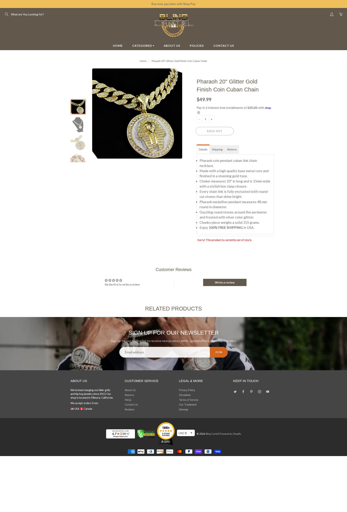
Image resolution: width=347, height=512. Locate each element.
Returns (232, 149)
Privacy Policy (187, 390)
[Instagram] (259, 391)
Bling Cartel (212, 433)
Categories (142, 45)
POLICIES (197, 45)
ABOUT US (172, 45)
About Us (130, 390)
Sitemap (183, 409)
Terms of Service (188, 399)
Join (218, 352)
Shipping (217, 149)
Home (143, 60)
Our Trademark (188, 404)
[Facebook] (243, 391)
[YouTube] (267, 391)
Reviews (129, 409)
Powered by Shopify (230, 433)
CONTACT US (223, 45)
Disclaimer (185, 394)
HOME (118, 45)
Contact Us (131, 404)
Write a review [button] (225, 282)
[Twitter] (235, 391)
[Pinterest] (251, 391)
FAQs (128, 399)
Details (203, 149)
